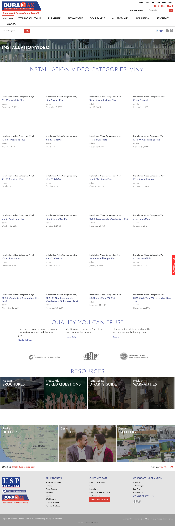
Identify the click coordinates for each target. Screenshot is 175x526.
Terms (170, 519)
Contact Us (138, 493)
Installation (94, 489)
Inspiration (142, 18)
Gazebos (49, 493)
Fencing (8, 18)
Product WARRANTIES (99, 493)
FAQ (91, 486)
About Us (137, 483)
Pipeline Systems (53, 506)
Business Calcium (92, 523)
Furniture (54, 18)
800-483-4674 (163, 6)
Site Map (145, 519)
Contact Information (131, 519)
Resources (163, 18)
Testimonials (94, 496)
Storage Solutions (29, 18)
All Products (120, 18)
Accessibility (162, 519)
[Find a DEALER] (29, 461)
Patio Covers (75, 18)
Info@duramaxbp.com (23, 467)
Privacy (153, 519)
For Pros (11, 23)
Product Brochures (97, 483)
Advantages (138, 486)
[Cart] (161, 31)
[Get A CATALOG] (146, 461)
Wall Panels (97, 18)
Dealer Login (100, 499)
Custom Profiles (52, 503)
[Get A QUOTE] (87, 461)
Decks (48, 496)
